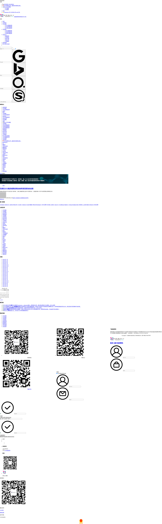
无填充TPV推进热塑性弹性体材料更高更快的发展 (16, 188)
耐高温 (4, 164)
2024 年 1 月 (5, 263)
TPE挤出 (81, 204)
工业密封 (7, 41)
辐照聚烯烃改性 (23, 197)
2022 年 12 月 (5, 271)
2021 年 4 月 (5, 284)
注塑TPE (11, 204)
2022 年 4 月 (5, 275)
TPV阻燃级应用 (6, 137)
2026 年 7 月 (5, 259)
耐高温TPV (39, 204)
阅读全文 (2, 199)
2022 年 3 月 (5, 276)
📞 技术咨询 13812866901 (8, 4)
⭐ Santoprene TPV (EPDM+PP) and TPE (11, 12)
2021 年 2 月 (5, 286)
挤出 (4, 168)
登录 (111, 343)
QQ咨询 (2, 510)
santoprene (5, 107)
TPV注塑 (44, 204)
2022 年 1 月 (5, 279)
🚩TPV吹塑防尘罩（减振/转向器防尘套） (12, 5)
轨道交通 (7, 38)
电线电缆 (7, 36)
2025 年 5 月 (5, 262)
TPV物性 (7, 8)
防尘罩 (4, 167)
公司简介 (5, 22)
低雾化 (14, 197)
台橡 (4, 121)
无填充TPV (7, 204)
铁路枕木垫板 (75, 204)
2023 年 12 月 (5, 264)
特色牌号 (5, 322)
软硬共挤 (5, 148)
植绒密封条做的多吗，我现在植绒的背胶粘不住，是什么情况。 (26, 307)
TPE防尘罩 (71, 204)
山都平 (4, 153)
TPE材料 (4, 29)
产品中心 (5, 34)
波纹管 (4, 165)
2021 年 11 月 (5, 282)
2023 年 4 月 (5, 268)
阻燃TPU (66, 204)
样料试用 (2, 512)
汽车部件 (7, 37)
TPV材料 (5, 24)
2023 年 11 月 (5, 266)
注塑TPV (52, 204)
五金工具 (7, 40)
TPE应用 (4, 139)
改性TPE (56, 204)
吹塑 (4, 160)
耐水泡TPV (5, 142)
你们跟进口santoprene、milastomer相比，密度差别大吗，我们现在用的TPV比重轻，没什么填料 (31, 305)
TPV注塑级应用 (8, 25)
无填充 (4, 161)
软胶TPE (88, 204)
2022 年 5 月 (5, 274)
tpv (3, 143)
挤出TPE (35, 204)
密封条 (4, 159)
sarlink (4, 110)
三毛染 (4, 150)
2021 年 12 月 (5, 280)
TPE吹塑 (27, 204)
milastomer (5, 118)
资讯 (4, 10)
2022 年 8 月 (5, 272)
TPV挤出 (49, 204)
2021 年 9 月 (5, 283)
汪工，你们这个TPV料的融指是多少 (18, 310)
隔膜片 (4, 144)
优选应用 (5, 42)
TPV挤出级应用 (8, 28)
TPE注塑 (96, 204)
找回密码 (120, 343)
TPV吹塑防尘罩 (61, 204)
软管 (4, 156)
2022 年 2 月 (5, 278)
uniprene (4, 116)
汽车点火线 (5, 146)
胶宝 (4, 112)
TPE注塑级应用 (8, 30)
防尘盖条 (5, 171)
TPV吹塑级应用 (8, 26)
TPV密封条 (23, 204)
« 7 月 (1, 299)
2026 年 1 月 (5, 260)
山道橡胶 (5, 163)
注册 (115, 343)
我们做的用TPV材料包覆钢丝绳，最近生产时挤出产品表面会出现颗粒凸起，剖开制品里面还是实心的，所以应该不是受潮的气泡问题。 (46, 306)
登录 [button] (1, 1)
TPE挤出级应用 (8, 33)
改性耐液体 (18, 197)
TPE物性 (7, 9)
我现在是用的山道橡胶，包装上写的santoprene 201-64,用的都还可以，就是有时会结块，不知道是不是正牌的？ (33, 309)
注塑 (4, 169)
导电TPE (4, 254)
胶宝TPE (92, 204)
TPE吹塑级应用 (8, 32)
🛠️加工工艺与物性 (7, 6)
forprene (4, 151)
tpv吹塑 (84, 204)
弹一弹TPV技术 (6, 44)
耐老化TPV (5, 155)
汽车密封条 (5, 157)
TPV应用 (5, 138)
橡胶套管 (5, 147)
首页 (4, 21)
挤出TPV (15, 204)
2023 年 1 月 (5, 270)
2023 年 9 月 (5, 267)
